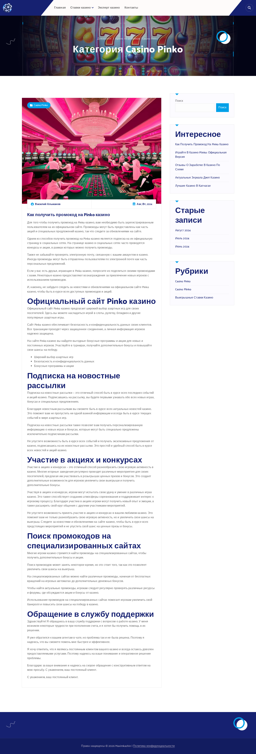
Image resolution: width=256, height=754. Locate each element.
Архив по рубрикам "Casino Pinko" (137, 38)
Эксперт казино (109, 7)
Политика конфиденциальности (154, 746)
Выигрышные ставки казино (194, 298)
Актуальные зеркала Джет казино (197, 177)
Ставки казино (80, 7)
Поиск (179, 101)
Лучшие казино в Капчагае (193, 186)
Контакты (131, 7)
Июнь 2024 (182, 246)
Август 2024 (183, 230)
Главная (60, 7)
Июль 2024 (182, 238)
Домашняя (104, 38)
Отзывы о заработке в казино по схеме (197, 167)
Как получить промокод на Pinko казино (68, 215)
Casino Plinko (183, 289)
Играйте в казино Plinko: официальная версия (201, 155)
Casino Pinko (41, 105)
